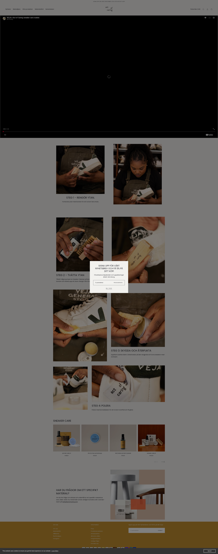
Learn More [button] (54, 551)
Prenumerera (118, 282)
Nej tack (109, 288)
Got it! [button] (209, 551)
